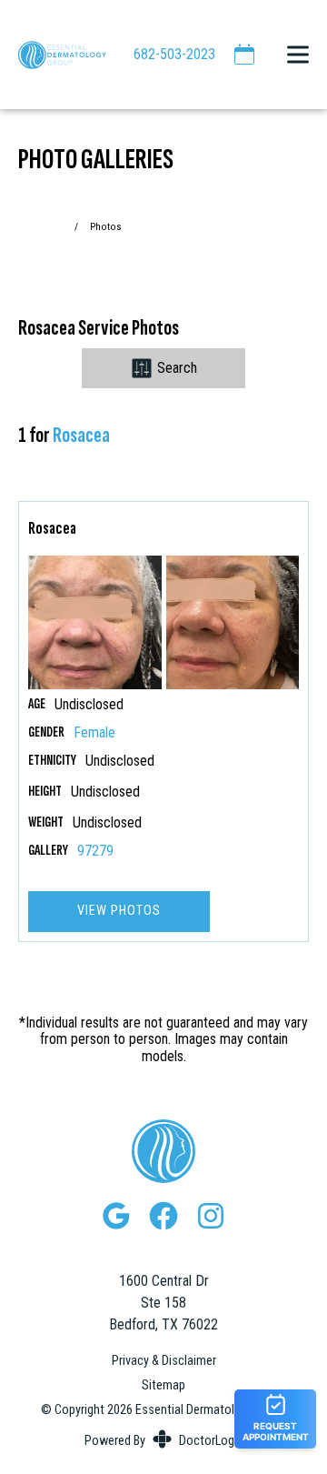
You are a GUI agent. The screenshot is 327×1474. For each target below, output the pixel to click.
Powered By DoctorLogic (163, 1441)
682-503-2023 (174, 54)
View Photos (119, 910)
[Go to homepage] (53, 54)
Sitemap (163, 1385)
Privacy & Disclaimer (164, 1361)
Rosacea (81, 435)
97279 (95, 851)
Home (54, 227)
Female (94, 733)
